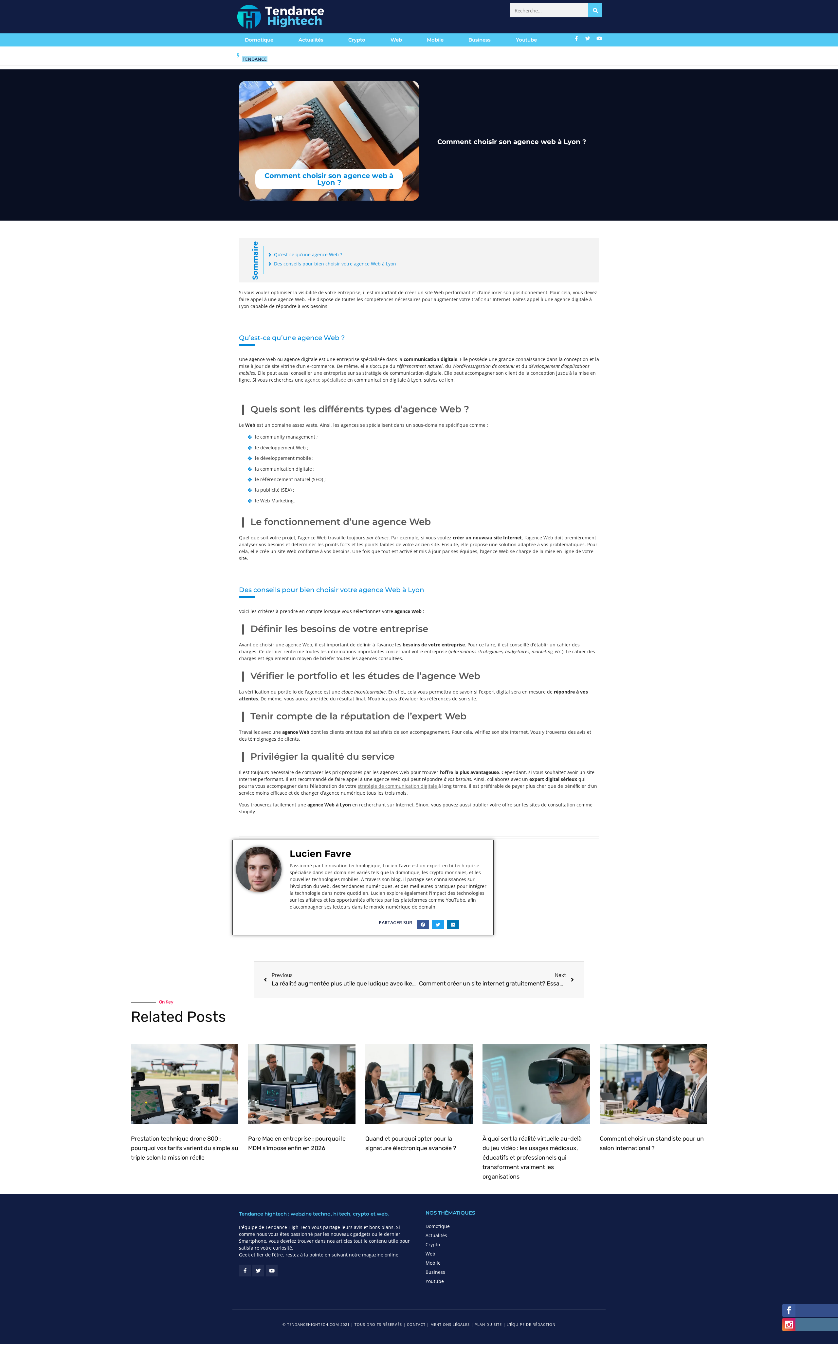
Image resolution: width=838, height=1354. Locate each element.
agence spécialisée (325, 380)
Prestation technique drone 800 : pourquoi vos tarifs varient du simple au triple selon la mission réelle (184, 1148)
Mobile (435, 40)
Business (479, 40)
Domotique (259, 40)
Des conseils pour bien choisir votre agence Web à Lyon (335, 264)
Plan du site (488, 1324)
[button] (423, 924)
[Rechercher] (595, 10)
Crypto (356, 40)
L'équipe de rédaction (531, 1324)
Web (396, 40)
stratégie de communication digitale (398, 786)
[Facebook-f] (576, 38)
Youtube (526, 40)
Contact (416, 1324)
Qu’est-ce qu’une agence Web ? (308, 254)
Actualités (311, 40)
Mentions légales (450, 1324)
